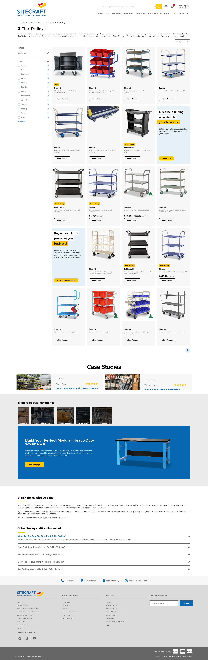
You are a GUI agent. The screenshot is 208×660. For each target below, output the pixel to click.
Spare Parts (66, 615)
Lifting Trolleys (111, 615)
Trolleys (31, 23)
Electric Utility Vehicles (113, 612)
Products (21, 23)
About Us (20, 602)
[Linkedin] (27, 638)
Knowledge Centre (23, 625)
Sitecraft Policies (22, 605)
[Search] (159, 6)
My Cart (65, 608)
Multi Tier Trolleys (44, 23)
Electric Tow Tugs (111, 608)
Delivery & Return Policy (25, 615)
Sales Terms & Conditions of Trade (28, 608)
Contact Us (66, 602)
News (19, 628)
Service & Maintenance (70, 612)
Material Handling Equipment (115, 621)
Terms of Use (159, 656)
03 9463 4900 (183, 8)
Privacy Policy (168, 656)
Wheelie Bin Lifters (112, 605)
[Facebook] (20, 638)
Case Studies (21, 621)
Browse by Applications (24, 618)
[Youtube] (34, 638)
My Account (66, 605)
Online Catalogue (68, 618)
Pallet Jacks (110, 618)
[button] (104, 13)
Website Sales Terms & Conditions (28, 612)
